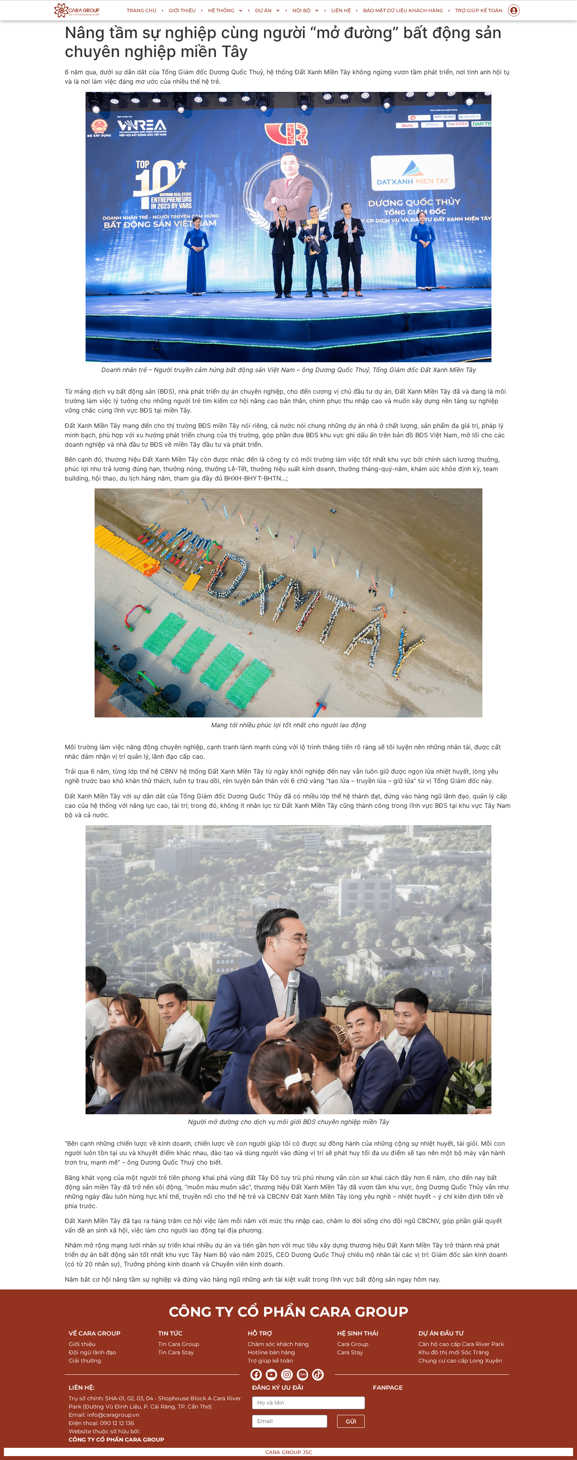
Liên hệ (341, 10)
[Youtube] (271, 1374)
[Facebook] (256, 1374)
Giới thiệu (182, 10)
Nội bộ (301, 10)
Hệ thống (221, 10)
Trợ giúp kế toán (478, 10)
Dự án (263, 10)
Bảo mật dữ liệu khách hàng (403, 10)
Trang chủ (142, 10)
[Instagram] (286, 1374)
